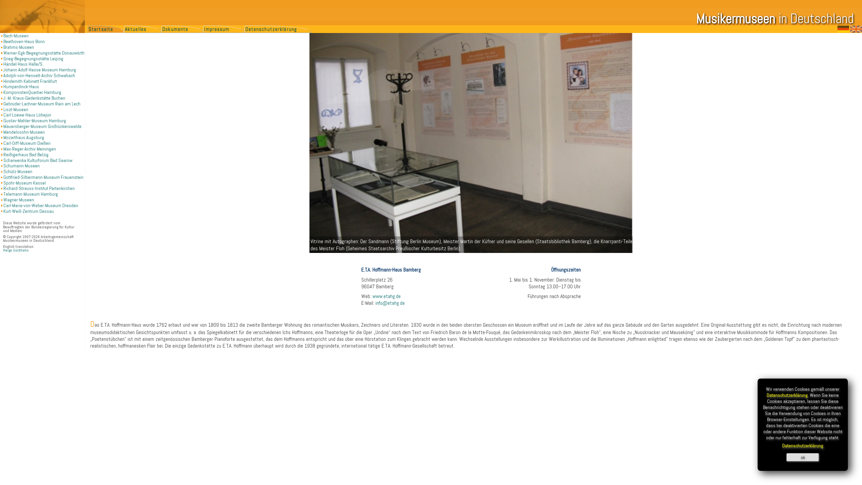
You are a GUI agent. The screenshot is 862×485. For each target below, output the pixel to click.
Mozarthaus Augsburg (23, 137)
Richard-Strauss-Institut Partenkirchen (39, 188)
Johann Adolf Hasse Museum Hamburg (39, 69)
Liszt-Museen (15, 109)
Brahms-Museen (18, 47)
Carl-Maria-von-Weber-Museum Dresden (40, 205)
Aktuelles (135, 29)
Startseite (101, 29)
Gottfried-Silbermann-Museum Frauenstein (43, 177)
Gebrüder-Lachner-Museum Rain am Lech (41, 103)
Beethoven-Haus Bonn (24, 41)
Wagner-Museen (18, 199)
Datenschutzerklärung (271, 29)
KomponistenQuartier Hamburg (32, 92)
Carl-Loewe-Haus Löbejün (27, 114)
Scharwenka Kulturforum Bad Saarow (37, 160)
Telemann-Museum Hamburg (30, 194)
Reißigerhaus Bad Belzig (25, 154)
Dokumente (175, 29)
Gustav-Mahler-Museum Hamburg (34, 120)
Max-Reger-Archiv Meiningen (29, 149)
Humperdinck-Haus (21, 86)
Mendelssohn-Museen (24, 132)
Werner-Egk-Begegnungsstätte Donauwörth (44, 53)
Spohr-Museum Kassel (24, 183)
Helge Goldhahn (16, 250)
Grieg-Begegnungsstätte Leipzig (33, 58)
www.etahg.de (386, 296)
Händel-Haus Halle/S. (23, 64)
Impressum (216, 29)
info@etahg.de (390, 303)
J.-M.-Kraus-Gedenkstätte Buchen (34, 98)
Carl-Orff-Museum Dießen (27, 143)
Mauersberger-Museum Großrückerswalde (42, 126)
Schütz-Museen (17, 171)
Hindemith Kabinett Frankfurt (30, 81)
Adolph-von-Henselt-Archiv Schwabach (39, 75)
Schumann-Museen (21, 165)
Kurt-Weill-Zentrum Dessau (28, 211)
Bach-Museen (16, 35)
